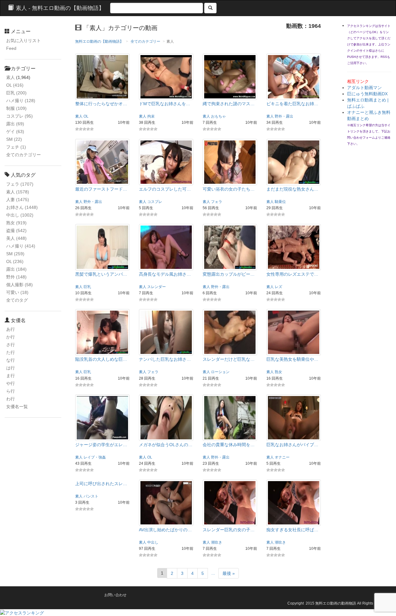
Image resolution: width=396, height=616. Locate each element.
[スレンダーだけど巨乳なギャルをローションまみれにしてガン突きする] (230, 332)
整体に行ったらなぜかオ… (101, 103)
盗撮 (16, 230)
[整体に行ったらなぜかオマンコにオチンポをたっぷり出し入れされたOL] (102, 76)
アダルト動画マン (364, 87)
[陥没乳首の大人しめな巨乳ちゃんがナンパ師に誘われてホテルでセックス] (102, 332)
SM (14, 139)
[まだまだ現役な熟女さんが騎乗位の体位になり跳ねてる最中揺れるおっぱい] (293, 161)
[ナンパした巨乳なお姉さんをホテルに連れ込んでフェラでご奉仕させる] (166, 332)
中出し (19, 215)
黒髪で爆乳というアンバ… (101, 274)
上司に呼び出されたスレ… (101, 483)
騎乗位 (280, 202)
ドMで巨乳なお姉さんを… (164, 103)
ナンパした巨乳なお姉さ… (165, 359)
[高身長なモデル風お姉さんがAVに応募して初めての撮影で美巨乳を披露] (166, 246)
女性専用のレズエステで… (292, 274)
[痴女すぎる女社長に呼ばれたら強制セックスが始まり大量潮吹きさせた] (293, 502)
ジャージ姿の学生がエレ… (101, 444)
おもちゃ (218, 116)
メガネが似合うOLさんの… (165, 444)
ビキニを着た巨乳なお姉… (292, 103)
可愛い (17, 292)
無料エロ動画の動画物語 (335, 603)
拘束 (151, 116)
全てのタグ (17, 300)
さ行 (10, 344)
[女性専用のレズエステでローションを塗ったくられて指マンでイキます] (293, 246)
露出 (15, 123)
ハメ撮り (20, 100)
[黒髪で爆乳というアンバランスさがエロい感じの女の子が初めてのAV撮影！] (102, 246)
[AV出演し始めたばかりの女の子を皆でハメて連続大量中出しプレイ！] (166, 502)
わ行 (10, 398)
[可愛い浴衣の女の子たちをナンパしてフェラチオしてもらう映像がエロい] (230, 161)
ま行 (10, 375)
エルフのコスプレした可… (165, 189)
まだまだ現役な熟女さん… (292, 189)
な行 (10, 360)
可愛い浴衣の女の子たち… (229, 189)
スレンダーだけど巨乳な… (229, 359)
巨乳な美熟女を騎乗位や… (292, 359)
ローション (220, 372)
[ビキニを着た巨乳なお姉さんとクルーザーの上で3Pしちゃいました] (293, 76)
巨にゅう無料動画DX (367, 93)
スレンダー (156, 287)
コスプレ (19, 116)
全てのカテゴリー (23, 154)
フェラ (19, 184)
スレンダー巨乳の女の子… (229, 529)
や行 (10, 383)
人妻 (17, 199)
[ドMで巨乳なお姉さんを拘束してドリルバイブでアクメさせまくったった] (166, 76)
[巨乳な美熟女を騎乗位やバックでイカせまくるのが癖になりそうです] (293, 332)
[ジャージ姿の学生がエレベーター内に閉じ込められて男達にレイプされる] (102, 417)
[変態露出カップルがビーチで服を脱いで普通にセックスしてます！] (230, 246)
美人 (16, 238)
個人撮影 (19, 284)
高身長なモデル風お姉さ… (165, 274)
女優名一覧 (17, 406)
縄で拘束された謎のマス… (229, 103)
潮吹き (216, 542)
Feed (11, 48)
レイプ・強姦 (95, 457)
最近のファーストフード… (101, 189)
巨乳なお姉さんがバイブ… (292, 444)
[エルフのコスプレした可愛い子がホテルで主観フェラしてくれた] (166, 161)
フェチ (16, 146)
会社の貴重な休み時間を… (229, 444)
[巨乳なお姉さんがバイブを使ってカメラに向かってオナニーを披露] (293, 417)
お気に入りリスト (23, 40)
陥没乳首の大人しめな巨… (101, 359)
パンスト (91, 496)
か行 (10, 336)
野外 (16, 276)
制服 (16, 108)
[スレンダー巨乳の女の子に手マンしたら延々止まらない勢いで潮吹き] (230, 502)
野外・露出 (284, 116)
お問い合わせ (115, 595)
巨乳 (16, 92)
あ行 (10, 329)
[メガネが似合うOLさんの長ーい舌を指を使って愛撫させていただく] (166, 417)
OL (15, 85)
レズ (278, 287)
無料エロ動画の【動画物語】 (99, 41)
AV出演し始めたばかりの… (165, 529)
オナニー (282, 457)
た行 (10, 352)
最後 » (228, 573)
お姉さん (22, 207)
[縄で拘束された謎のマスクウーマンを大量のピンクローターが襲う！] (230, 76)
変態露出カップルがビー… (229, 274)
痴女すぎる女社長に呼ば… (292, 529)
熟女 (16, 222)
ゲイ (15, 131)
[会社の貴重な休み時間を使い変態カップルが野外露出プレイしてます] (230, 417)
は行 (10, 367)
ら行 (10, 391)
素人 (10, 77)
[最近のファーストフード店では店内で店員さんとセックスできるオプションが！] (102, 161)
